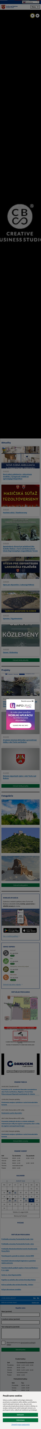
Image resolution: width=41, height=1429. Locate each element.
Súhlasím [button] (20, 1415)
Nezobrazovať (26, 701)
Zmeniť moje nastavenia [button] (20, 1424)
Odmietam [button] (20, 1420)
